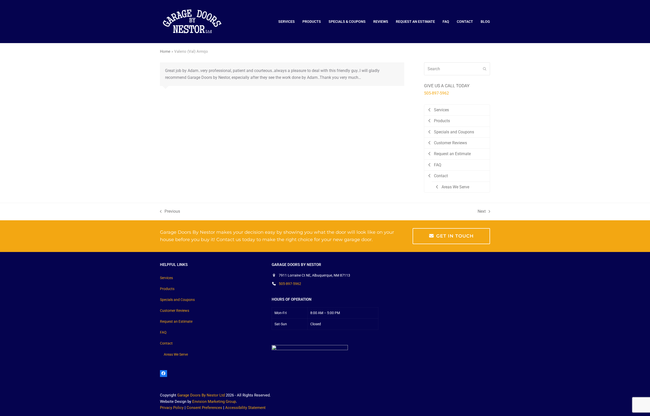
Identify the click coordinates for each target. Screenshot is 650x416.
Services (166, 278)
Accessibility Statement (245, 407)
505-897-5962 (436, 93)
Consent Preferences (204, 407)
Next (482, 212)
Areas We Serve (176, 354)
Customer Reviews (174, 311)
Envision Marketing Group (214, 401)
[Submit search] (484, 68)
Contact (166, 343)
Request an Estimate (176, 321)
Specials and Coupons (177, 300)
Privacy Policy (172, 407)
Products (167, 289)
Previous (170, 212)
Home (165, 51)
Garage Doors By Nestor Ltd (201, 395)
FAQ (163, 332)
